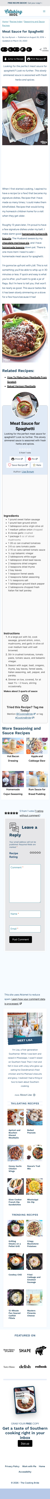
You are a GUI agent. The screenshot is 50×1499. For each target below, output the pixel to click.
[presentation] (16, 1117)
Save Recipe (18, 465)
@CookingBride (24, 714)
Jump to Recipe (15, 59)
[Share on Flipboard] (23, 49)
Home (5, 21)
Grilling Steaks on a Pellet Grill (15, 1244)
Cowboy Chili (15, 1274)
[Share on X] (11, 49)
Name (15, 914)
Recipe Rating (13, 855)
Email (14, 928)
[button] (20, 449)
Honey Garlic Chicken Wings (15, 1168)
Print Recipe (36, 59)
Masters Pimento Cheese (31, 1313)
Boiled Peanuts (31, 1131)
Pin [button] (33, 459)
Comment (17, 867)
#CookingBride (23, 717)
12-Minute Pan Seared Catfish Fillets (14, 1314)
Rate (38, 465)
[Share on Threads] (29, 49)
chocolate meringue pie (15, 242)
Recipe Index (16, 21)
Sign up (25, 1443)
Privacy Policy (12, 1466)
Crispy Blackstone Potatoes (33, 1244)
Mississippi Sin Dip (32, 1200)
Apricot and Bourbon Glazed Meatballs (14, 1134)
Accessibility (25, 1471)
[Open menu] (44, 11)
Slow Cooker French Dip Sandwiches (15, 1202)
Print (17, 459)
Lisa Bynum (10, 37)
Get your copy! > (25, 3)
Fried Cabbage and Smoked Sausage (33, 1278)
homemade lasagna (13, 247)
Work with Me (29, 1466)
